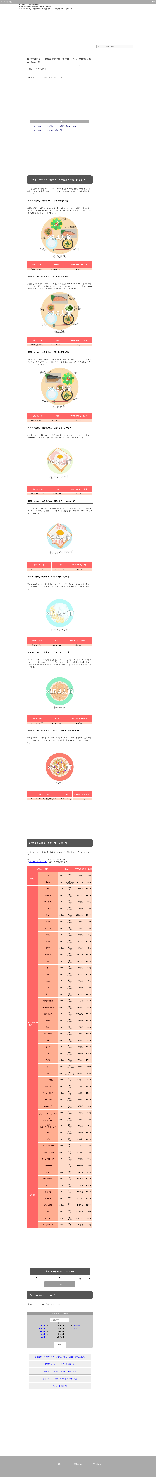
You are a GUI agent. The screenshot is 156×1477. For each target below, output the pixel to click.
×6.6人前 (60, 537)
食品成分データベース (38, 862)
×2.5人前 (60, 388)
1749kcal (41, 1326)
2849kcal (77, 1328)
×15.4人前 (60, 691)
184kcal (42, 1331)
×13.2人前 (60, 613)
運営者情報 (78, 1464)
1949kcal (77, 1326)
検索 (60, 1284)
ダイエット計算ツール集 (106, 46)
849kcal (42, 1328)
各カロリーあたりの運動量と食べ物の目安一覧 (36, 7)
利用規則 (59, 1464)
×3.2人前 (60, 313)
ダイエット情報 (6, 2)
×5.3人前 (60, 767)
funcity (153, 2)
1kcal (43, 1337)
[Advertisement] (78, 27)
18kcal (42, 1334)
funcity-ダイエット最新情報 (30, 4)
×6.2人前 (60, 461)
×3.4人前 (60, 237)
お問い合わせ (96, 1464)
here (91, 66)
